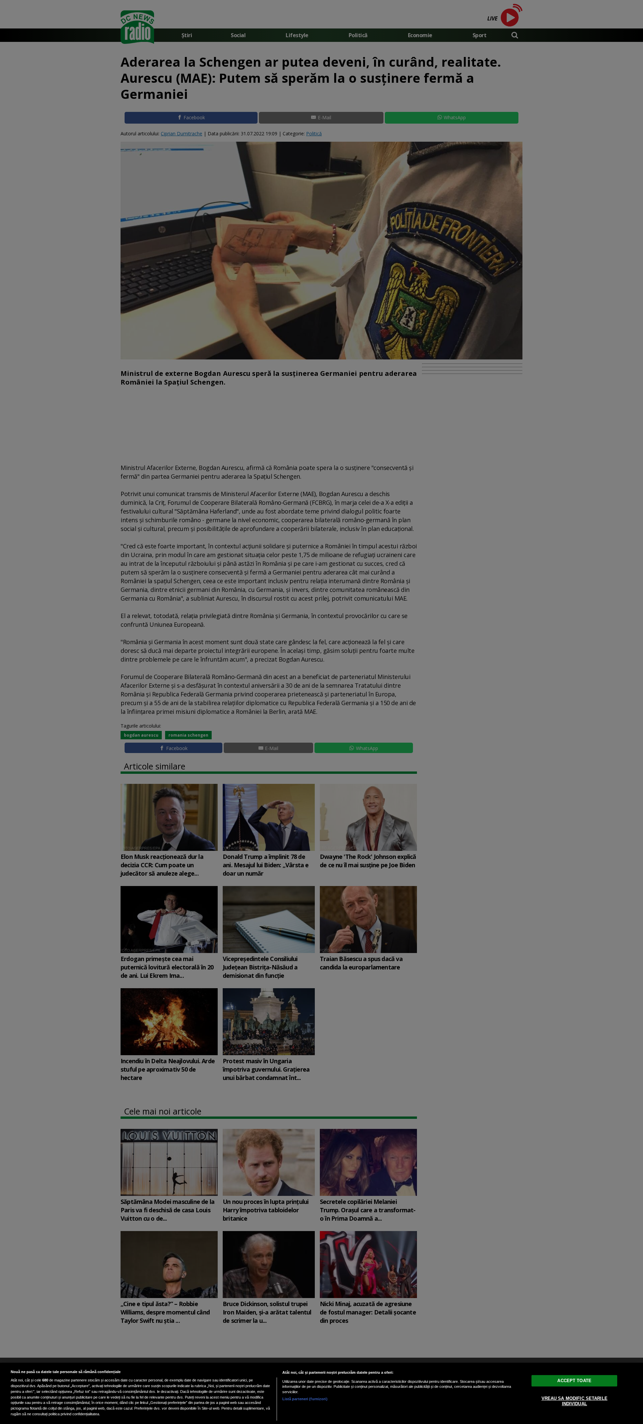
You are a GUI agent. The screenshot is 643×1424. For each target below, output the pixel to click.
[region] (321, 1393)
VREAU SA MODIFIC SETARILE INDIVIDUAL (575, 1401)
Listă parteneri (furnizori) (305, 1399)
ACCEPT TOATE (574, 1380)
